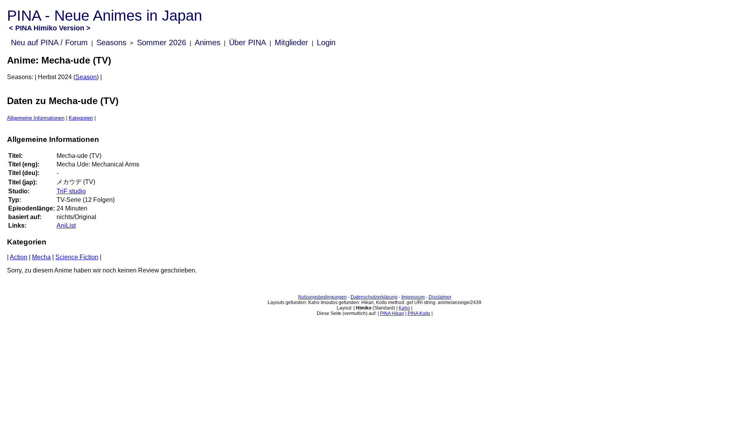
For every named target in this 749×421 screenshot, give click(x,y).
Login (326, 42)
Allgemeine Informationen (35, 118)
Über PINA (247, 42)
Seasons (111, 42)
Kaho (404, 308)
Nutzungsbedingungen (322, 297)
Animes (207, 42)
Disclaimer (440, 297)
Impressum (413, 297)
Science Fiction (76, 257)
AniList (66, 225)
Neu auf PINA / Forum (49, 42)
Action (18, 257)
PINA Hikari (392, 313)
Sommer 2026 (161, 42)
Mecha (41, 257)
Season (86, 77)
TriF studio (71, 191)
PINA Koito (419, 313)
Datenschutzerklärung (374, 297)
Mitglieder (291, 42)
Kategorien (81, 118)
